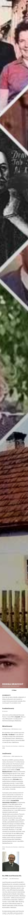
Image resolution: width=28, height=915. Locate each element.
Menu (14, 690)
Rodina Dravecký (12, 684)
